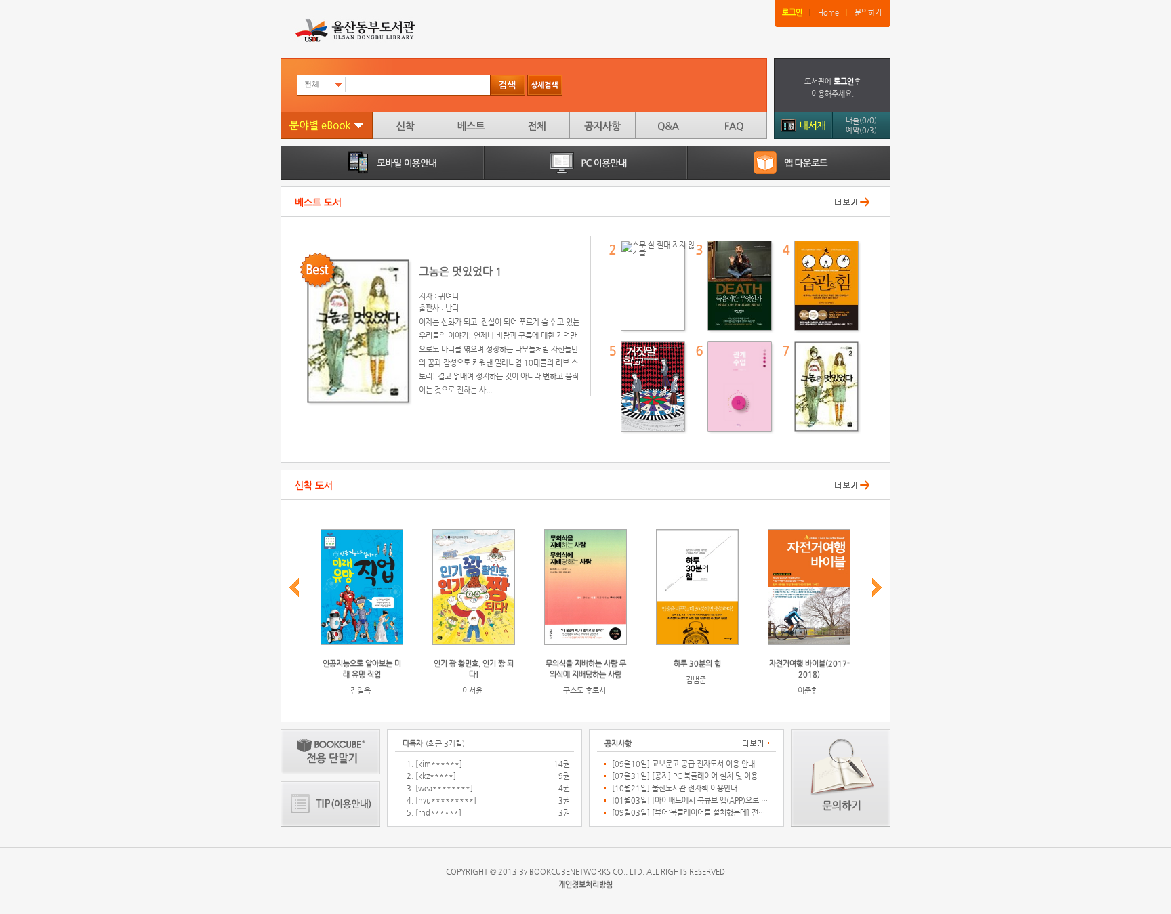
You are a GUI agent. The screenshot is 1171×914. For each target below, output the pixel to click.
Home (828, 12)
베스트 (471, 125)
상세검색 (544, 85)
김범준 (696, 680)
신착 (405, 125)
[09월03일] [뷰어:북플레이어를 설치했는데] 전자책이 (690, 813)
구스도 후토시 (584, 690)
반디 (452, 308)
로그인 (792, 12)
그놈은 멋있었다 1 (460, 271)
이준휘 (808, 690)
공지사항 (602, 125)
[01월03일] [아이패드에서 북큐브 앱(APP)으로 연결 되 (690, 801)
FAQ (733, 125)
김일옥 (360, 690)
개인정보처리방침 (585, 884)
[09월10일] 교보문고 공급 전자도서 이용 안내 (683, 764)
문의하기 (868, 12)
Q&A (668, 125)
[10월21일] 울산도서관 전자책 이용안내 (674, 789)
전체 (536, 125)
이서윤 (472, 690)
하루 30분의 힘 (697, 663)
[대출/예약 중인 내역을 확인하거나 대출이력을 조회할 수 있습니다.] (803, 123)
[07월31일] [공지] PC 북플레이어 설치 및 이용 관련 (690, 776)
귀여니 (448, 296)
